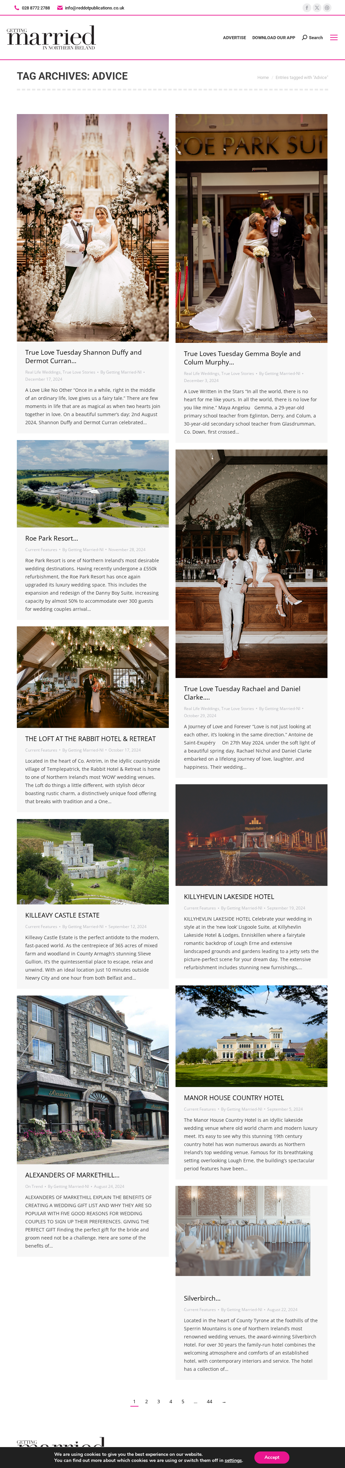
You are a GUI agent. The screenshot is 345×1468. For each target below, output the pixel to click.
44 (209, 1401)
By (121, 372)
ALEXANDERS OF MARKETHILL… (72, 1175)
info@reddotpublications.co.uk (94, 7)
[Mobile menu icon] (334, 37)
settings (233, 1461)
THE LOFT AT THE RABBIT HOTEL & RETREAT (90, 738)
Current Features (41, 549)
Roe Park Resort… (51, 538)
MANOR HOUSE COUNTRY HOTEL (234, 1097)
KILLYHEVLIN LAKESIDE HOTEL (229, 896)
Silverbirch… (202, 1298)
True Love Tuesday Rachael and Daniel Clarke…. (242, 693)
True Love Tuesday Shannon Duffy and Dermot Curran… (83, 356)
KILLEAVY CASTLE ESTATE (62, 915)
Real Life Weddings (43, 372)
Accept (271, 1457)
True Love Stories (79, 372)
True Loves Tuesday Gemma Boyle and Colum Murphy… (242, 357)
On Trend (34, 1186)
